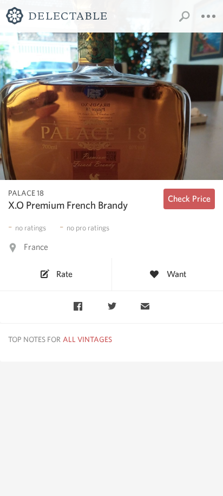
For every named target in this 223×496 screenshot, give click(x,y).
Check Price (189, 199)
